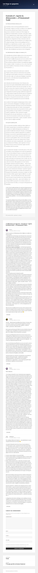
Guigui (20, 215)
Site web (7, 540)
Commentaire (9, 516)
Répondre (8, 314)
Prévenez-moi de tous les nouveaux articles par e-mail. (16, 546)
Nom (7, 531)
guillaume (16, 215)
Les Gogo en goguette (11, 4)
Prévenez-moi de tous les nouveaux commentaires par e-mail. (18, 544)
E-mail (7, 535)
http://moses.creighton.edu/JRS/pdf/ (13, 247)
